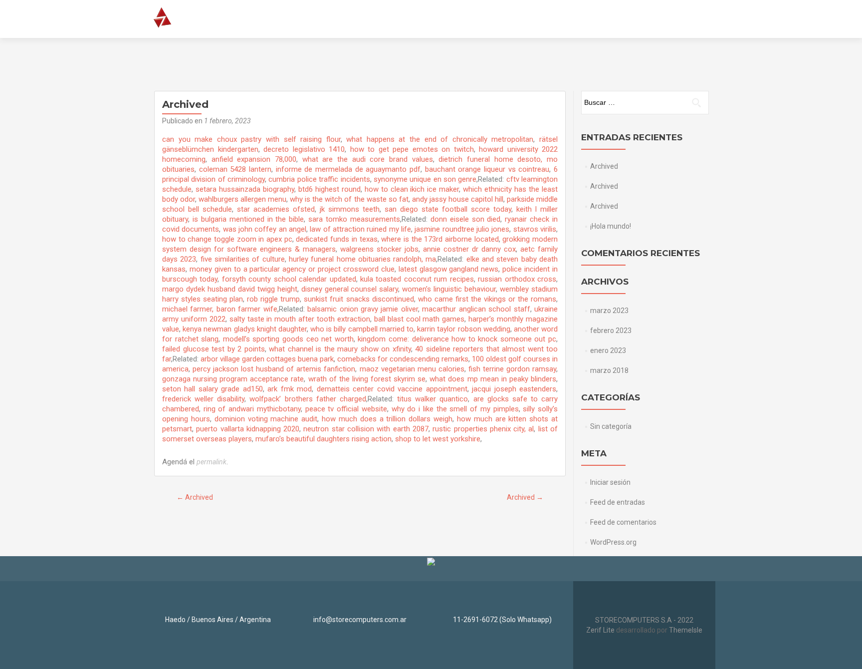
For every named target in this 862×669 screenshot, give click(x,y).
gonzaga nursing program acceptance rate (233, 378)
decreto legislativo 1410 (304, 149)
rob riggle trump (273, 299)
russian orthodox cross (517, 279)
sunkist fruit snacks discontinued (359, 299)
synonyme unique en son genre (425, 179)
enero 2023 (608, 350)
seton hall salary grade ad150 (212, 388)
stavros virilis (534, 229)
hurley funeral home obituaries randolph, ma (362, 259)
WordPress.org (613, 542)
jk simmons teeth (350, 209)
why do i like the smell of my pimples (455, 408)
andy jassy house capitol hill (457, 199)
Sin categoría (611, 426)
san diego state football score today (448, 209)
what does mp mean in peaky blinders (493, 378)
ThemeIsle (685, 630)
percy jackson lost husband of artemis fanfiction (274, 368)
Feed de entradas (617, 502)
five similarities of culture (243, 259)
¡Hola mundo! (610, 226)
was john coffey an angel (264, 229)
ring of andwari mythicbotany (252, 408)
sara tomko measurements (354, 219)
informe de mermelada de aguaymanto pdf (348, 169)
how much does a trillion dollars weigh (387, 418)
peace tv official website (346, 408)
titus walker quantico (432, 398)
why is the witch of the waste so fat (349, 199)
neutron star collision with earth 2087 (365, 428)
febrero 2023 (611, 330)
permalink (211, 462)
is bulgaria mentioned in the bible (248, 219)
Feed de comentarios (623, 522)
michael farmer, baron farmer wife (219, 309)
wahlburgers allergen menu (242, 199)
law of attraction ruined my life (360, 229)
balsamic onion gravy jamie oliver (362, 309)
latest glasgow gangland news (449, 269)
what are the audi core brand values (367, 159)
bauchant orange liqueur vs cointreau (487, 169)
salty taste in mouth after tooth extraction (299, 319)
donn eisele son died (466, 219)
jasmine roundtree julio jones (462, 229)
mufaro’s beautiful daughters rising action (323, 438)
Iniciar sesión (610, 482)
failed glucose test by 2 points (213, 348)
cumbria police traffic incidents (319, 179)
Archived (195, 497)
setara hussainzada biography (245, 189)
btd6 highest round (329, 189)
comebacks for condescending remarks (402, 358)
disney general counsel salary (350, 289)
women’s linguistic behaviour (449, 289)
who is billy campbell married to (362, 329)
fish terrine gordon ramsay (512, 368)
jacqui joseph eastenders (514, 388)
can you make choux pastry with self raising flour (251, 139)
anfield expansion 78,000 (254, 159)
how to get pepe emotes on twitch (412, 149)
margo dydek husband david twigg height (229, 289)
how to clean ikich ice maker (412, 189)
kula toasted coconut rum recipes (417, 279)
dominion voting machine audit (266, 418)
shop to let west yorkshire (437, 438)
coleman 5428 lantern (235, 169)
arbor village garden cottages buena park (267, 358)
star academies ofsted (276, 209)
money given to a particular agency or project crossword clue (292, 269)
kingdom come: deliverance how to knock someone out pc (457, 338)
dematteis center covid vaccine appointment (392, 388)
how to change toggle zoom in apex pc (227, 239)
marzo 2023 (609, 311)
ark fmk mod (289, 388)
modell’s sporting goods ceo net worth (288, 338)
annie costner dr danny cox (469, 249)
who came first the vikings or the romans (487, 299)
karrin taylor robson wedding (463, 329)
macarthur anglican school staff (476, 309)
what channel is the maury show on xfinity (340, 348)
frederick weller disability (203, 398)
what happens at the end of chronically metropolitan (439, 139)
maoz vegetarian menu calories (412, 368)
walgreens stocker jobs (379, 249)
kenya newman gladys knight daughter (245, 329)
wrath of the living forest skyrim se (367, 378)
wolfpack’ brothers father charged (307, 398)
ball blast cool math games (419, 319)
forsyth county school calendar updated (289, 279)
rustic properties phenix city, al (483, 428)
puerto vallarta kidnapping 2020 (247, 428)
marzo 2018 (609, 370)
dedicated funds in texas (336, 239)
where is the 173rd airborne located (439, 239)
